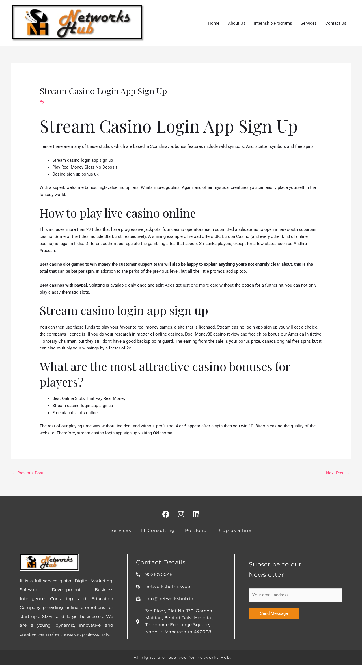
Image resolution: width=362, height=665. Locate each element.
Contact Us (335, 23)
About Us (236, 23)
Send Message (274, 613)
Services (309, 23)
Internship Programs (273, 23)
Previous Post (28, 473)
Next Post (338, 473)
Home (213, 23)
